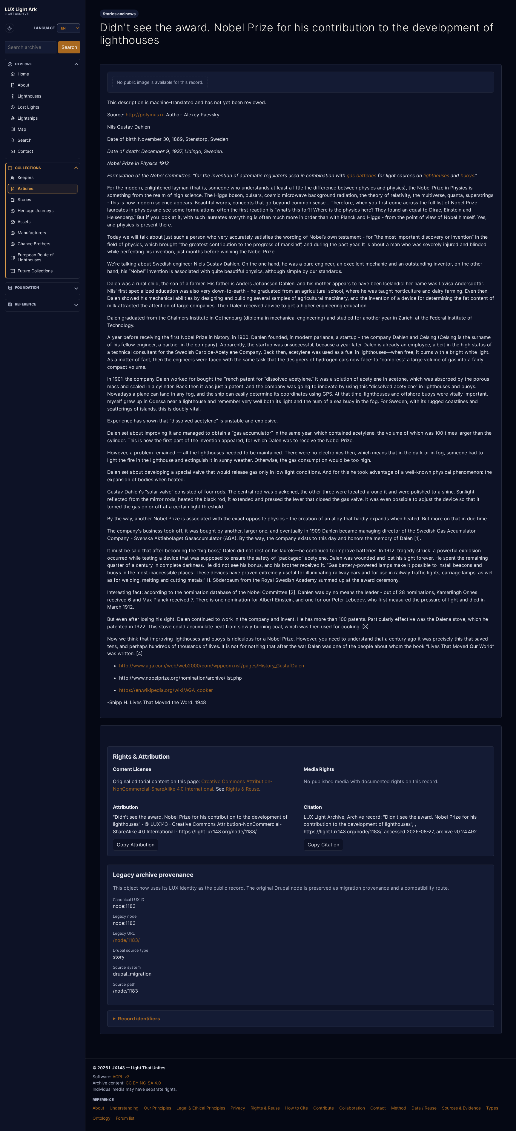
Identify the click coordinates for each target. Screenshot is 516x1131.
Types (492, 1107)
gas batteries (361, 175)
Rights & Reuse (242, 789)
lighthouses (436, 175)
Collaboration (352, 1107)
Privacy (238, 1107)
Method (398, 1107)
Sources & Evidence (461, 1107)
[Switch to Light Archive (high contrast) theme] (9, 28)
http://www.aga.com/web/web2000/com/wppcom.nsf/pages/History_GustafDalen (211, 666)
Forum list (125, 1118)
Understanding (124, 1107)
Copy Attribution (135, 845)
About (98, 1107)
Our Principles (157, 1107)
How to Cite (296, 1107)
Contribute (323, 1107)
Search (69, 47)
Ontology (101, 1118)
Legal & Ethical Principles (200, 1107)
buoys (467, 175)
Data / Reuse (424, 1107)
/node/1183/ (126, 940)
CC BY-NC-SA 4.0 (143, 1082)
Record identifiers (139, 1019)
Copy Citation (323, 845)
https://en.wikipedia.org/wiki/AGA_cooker (166, 690)
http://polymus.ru (145, 115)
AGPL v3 (121, 1076)
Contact (378, 1107)
